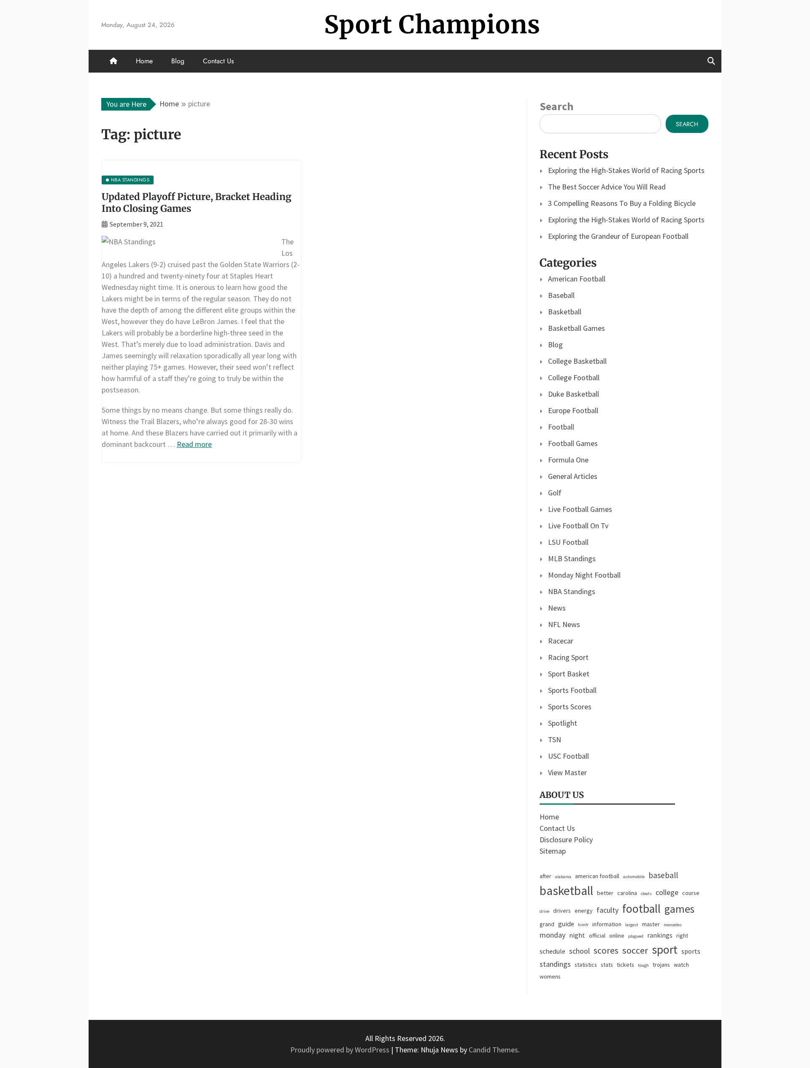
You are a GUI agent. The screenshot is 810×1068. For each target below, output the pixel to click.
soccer (635, 950)
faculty (607, 910)
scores (606, 950)
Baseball (561, 295)
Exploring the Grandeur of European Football (618, 236)
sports (690, 951)
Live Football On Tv (578, 525)
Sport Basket (568, 674)
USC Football (568, 756)
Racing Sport (568, 657)
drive (544, 911)
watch (681, 964)
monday (552, 935)
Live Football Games (580, 509)
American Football (576, 279)
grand (547, 924)
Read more (194, 444)
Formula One (568, 460)
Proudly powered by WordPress (340, 1049)
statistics (586, 964)
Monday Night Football (584, 575)
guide (566, 923)
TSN (554, 739)
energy (584, 910)
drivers (562, 910)
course (690, 893)
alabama (563, 876)
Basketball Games (576, 328)
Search (556, 106)
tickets (625, 964)
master (651, 924)
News (557, 608)
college (667, 892)
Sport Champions (432, 24)
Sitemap (553, 851)
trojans (661, 964)
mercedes (673, 924)
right (682, 935)
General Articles (572, 476)
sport (665, 949)
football (641, 908)
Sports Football (572, 690)
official (597, 935)
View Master (567, 772)
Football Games (573, 443)
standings (555, 964)
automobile (634, 876)
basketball (566, 890)
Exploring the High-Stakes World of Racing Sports (626, 170)
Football (561, 427)
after (545, 876)
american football (597, 876)
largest (631, 924)
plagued (635, 936)
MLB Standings (572, 558)
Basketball (564, 311)
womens (550, 976)
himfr (583, 924)
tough (643, 965)
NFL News (564, 624)
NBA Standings (571, 591)
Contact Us (218, 61)
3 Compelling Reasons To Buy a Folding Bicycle (622, 203)
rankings (659, 935)
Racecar (560, 641)
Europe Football (573, 410)
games (679, 909)
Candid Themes (493, 1049)
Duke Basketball (573, 394)
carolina (627, 893)
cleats (646, 893)
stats (607, 964)
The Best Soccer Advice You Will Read (607, 187)
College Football (573, 377)
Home (144, 61)
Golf (555, 492)
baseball (663, 875)
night (577, 935)
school (579, 951)
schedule (552, 951)
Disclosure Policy (566, 839)
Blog (177, 61)
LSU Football (568, 542)
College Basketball (577, 361)
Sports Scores (569, 706)
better (605, 893)
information (606, 924)
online (616, 935)
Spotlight (562, 723)
